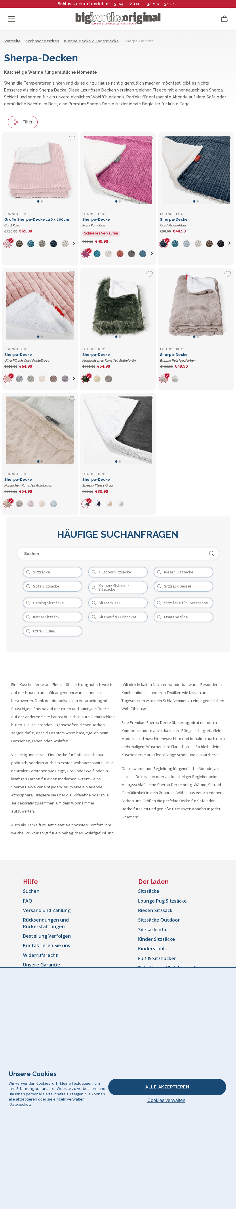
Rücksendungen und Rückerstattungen (46, 923)
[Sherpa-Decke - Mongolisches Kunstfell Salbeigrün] (118, 306)
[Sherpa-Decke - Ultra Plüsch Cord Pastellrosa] (40, 306)
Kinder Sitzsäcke (156, 939)
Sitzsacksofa (152, 929)
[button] (74, 243)
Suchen (31, 891)
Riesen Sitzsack (155, 910)
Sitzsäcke (148, 891)
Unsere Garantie (41, 965)
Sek (173, 3)
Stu (139, 3)
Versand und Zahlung (47, 910)
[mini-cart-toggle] (224, 19)
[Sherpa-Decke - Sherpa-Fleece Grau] (118, 430)
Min (156, 3)
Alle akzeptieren (167, 1087)
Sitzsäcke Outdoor (159, 920)
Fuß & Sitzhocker (157, 958)
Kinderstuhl (151, 948)
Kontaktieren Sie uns (46, 945)
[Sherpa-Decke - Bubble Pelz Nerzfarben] (196, 306)
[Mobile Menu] (11, 19)
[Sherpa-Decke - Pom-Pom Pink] (118, 170)
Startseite (12, 41)
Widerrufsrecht (40, 955)
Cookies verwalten (166, 1100)
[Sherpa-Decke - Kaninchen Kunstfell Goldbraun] (40, 430)
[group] (10, 243)
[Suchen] (211, 554)
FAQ (27, 901)
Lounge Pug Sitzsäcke (162, 901)
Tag (120, 3)
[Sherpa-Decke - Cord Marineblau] (196, 170)
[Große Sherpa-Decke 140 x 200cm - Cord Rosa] (40, 170)
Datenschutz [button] (20, 1104)
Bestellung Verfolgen (47, 936)
